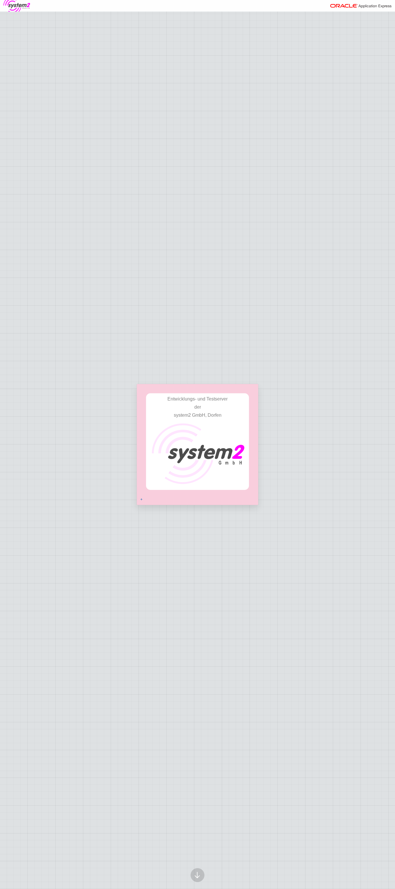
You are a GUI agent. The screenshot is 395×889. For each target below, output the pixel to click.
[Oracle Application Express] (361, 6)
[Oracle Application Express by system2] (17, 6)
